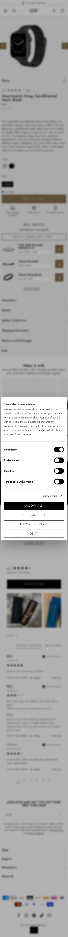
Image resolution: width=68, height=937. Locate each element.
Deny (34, 534)
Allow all (34, 506)
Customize (31, 515)
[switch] (59, 460)
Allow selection (34, 524)
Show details (50, 496)
